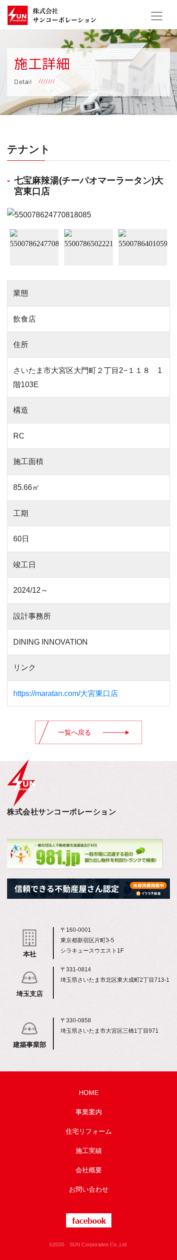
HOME (89, 1092)
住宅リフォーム (89, 1131)
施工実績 (89, 1150)
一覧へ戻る (74, 732)
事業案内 (89, 1112)
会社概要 (89, 1170)
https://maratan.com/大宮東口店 (65, 693)
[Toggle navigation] (156, 16)
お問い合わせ (89, 1189)
